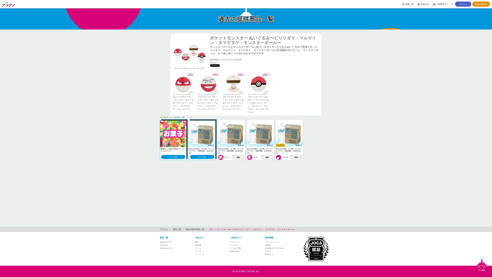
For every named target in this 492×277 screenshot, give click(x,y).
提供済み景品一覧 (166, 248)
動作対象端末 (234, 251)
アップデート (199, 251)
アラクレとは (234, 242)
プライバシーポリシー (272, 242)
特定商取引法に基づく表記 (274, 248)
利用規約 (268, 245)
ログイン (463, 4)
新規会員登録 (481, 4)
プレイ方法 (234, 245)
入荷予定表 (164, 245)
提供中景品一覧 (165, 242)
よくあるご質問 (235, 248)
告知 (196, 242)
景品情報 (198, 245)
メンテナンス (199, 254)
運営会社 (268, 254)
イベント (198, 248)
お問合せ (268, 251)
